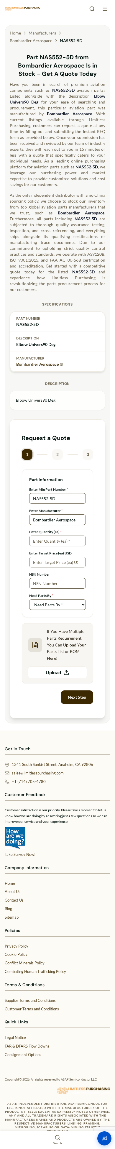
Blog (8, 908)
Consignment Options (23, 1054)
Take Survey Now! (20, 854)
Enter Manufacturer (46, 510)
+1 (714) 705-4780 (29, 781)
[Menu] (105, 9)
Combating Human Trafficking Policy (35, 971)
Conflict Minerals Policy (25, 963)
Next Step (77, 697)
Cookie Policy (16, 954)
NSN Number (39, 574)
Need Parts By (41, 595)
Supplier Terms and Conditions (30, 1000)
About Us (12, 891)
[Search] (92, 9)
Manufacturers (42, 32)
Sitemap (12, 917)
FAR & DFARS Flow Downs (27, 1046)
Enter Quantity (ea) (45, 532)
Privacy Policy (16, 946)
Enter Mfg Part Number (48, 489)
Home (15, 32)
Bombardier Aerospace (31, 40)
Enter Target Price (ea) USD (50, 553)
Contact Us (14, 900)
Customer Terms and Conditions (32, 1009)
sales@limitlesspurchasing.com (38, 773)
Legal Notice (15, 1037)
